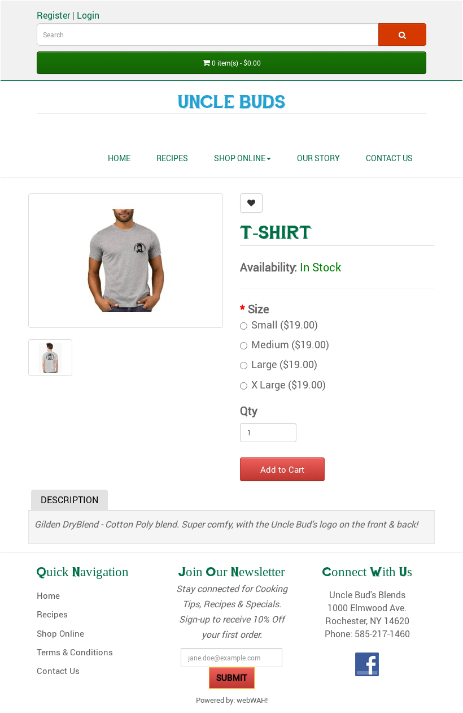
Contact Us (389, 158)
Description (69, 499)
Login (88, 15)
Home (119, 158)
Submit (231, 677)
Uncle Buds (232, 103)
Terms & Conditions (75, 652)
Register (53, 15)
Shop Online (239, 158)
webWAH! (252, 700)
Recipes (172, 158)
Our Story (318, 158)
